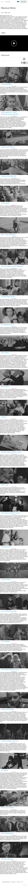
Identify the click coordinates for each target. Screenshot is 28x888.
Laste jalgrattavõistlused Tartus (10, 669)
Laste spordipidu (6, 579)
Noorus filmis (5, 352)
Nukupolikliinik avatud (7, 324)
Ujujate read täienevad (7, 147)
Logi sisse (23, 1)
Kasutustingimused (6, 882)
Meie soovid (4, 485)
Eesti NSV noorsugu (7, 859)
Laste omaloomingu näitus (8, 611)
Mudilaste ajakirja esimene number (11, 452)
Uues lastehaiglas (6, 84)
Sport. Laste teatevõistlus (8, 234)
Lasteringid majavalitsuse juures (10, 513)
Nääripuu (3, 417)
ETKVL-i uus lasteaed (7, 807)
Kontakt (18, 882)
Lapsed (2, 1)
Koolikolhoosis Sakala (7, 709)
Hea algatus (4, 770)
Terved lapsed (5, 203)
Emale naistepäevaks (7, 833)
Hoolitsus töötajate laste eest (9, 741)
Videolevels (24, 885)
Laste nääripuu (5, 641)
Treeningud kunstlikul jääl (8, 176)
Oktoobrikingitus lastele (8, 296)
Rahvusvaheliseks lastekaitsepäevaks (12, 266)
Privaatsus (13, 882)
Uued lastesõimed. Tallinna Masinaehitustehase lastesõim (10, 113)
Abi (22, 882)
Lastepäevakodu (6, 547)
